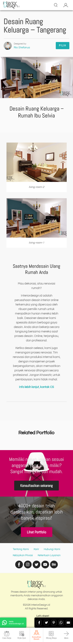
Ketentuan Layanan (49, 555)
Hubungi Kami (52, 549)
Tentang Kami (21, 549)
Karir (36, 549)
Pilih (62, 45)
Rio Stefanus (22, 47)
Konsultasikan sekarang (36, 485)
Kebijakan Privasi (23, 555)
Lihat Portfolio (36, 532)
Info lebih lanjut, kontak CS (36, 387)
